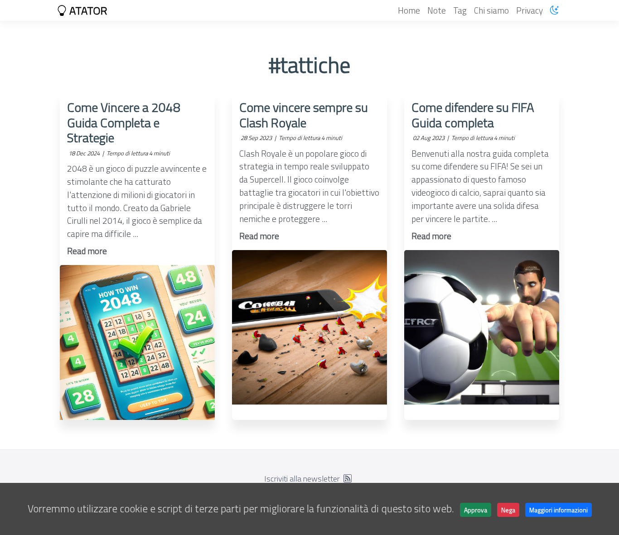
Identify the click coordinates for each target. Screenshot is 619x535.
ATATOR (87, 10)
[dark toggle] (554, 10)
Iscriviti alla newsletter (302, 478)
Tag (460, 10)
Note (436, 10)
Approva (475, 510)
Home (409, 10)
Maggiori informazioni (558, 510)
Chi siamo (491, 10)
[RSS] (347, 478)
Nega (508, 510)
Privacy (529, 10)
